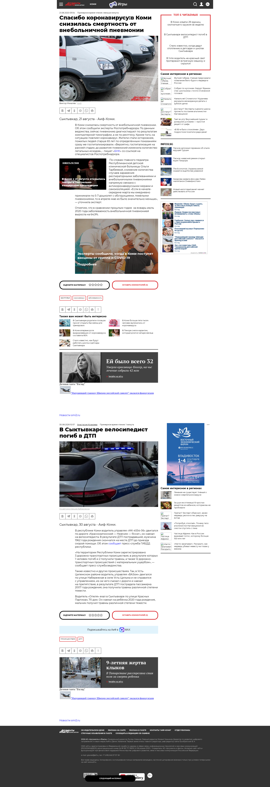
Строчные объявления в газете (96, 733)
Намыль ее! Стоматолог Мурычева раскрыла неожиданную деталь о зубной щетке (191, 101)
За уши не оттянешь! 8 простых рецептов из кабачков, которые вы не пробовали (192, 505)
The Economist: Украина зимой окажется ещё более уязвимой (188, 170)
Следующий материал (110, 778)
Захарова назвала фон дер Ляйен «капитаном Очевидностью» (189, 180)
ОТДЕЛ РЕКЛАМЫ (182, 730)
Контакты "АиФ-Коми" (160, 730)
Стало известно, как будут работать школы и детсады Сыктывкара (86, 343)
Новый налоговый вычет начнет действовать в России (188, 190)
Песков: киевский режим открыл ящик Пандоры (189, 159)
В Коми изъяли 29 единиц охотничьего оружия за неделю (186, 23)
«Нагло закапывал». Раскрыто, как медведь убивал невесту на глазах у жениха (191, 546)
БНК (117, 151)
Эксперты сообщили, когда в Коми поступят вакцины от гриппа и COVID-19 (115, 256)
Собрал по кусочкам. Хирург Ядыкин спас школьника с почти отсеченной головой (192, 90)
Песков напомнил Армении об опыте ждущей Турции (191, 149)
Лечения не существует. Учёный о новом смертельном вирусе (190, 493)
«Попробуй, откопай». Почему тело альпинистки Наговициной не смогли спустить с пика (191, 525)
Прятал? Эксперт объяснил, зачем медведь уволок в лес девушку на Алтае (190, 515)
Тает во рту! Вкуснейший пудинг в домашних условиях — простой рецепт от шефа (190, 121)
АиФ (79, 103)
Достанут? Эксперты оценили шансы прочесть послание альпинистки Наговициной (192, 111)
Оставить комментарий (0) (135, 285)
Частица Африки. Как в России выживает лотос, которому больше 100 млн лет (191, 536)
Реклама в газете (137, 730)
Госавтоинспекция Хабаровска (74, 509)
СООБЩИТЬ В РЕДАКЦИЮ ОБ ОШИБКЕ (133, 733)
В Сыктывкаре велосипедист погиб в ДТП (185, 36)
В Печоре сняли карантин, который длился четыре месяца (137, 331)
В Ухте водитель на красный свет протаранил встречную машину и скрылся (185, 61)
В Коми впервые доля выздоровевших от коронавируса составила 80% (89, 333)
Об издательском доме (92, 730)
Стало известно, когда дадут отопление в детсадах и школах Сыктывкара (185, 48)
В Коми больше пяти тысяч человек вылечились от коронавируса (135, 323)
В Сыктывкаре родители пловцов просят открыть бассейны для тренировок (89, 323)
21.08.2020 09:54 (67, 13)
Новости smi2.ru (69, 415)
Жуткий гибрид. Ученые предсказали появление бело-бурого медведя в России (192, 80)
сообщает (115, 543)
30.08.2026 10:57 (67, 424)
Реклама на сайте (117, 730)
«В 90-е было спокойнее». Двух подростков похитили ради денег (190, 130)
